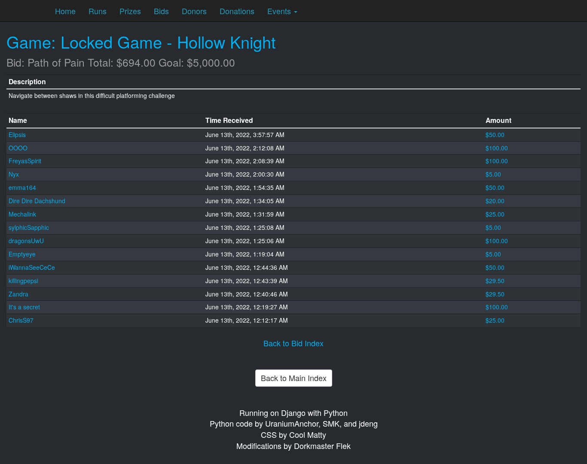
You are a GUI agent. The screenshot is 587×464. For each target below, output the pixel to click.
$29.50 (495, 280)
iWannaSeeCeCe (32, 267)
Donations (237, 10)
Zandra (18, 294)
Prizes (130, 10)
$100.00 (497, 147)
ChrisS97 (21, 320)
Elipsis (17, 134)
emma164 (22, 187)
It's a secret (24, 306)
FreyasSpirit (25, 160)
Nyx (14, 174)
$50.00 (495, 134)
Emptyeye (22, 254)
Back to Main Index (294, 377)
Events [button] (280, 10)
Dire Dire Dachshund (37, 200)
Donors (194, 10)
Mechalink (22, 214)
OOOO (18, 147)
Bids (161, 10)
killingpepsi (23, 280)
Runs (98, 10)
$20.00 (495, 200)
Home (65, 10)
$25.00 (495, 214)
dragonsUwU (26, 240)
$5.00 (493, 174)
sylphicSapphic (29, 227)
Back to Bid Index (293, 342)
